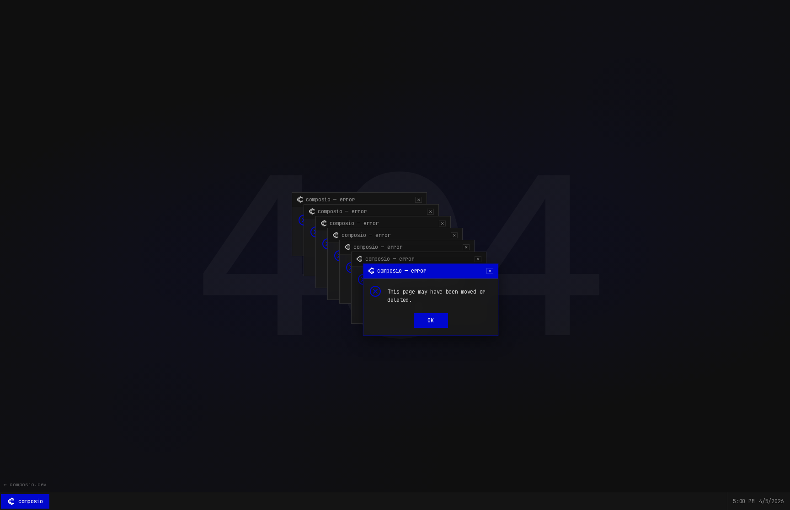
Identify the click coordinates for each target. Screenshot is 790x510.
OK (430, 320)
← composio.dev (25, 484)
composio (30, 501)
